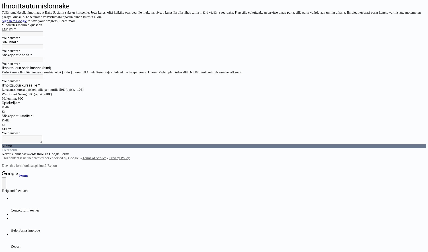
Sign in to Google (14, 21)
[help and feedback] (4, 183)
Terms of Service (94, 158)
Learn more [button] (67, 21)
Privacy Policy (119, 158)
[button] (214, 146)
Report (52, 165)
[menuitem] (218, 204)
